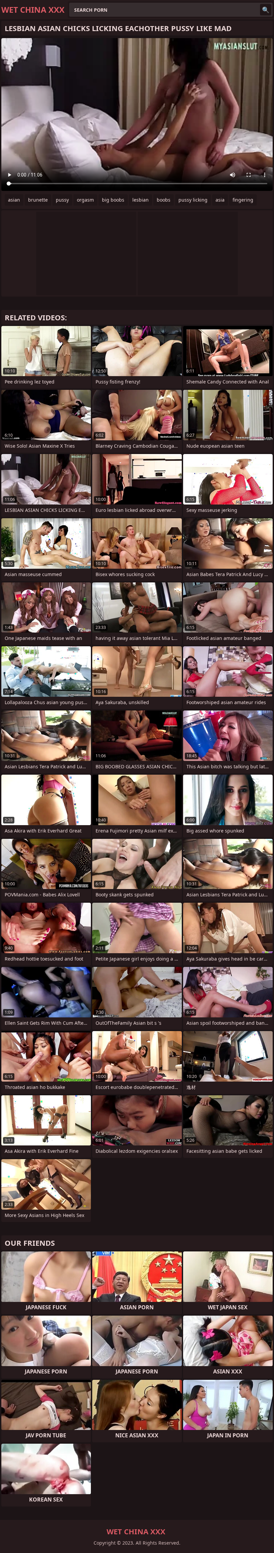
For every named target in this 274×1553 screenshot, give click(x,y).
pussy (62, 200)
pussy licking (193, 200)
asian (14, 200)
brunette (38, 200)
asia (220, 200)
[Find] (265, 9)
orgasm (85, 200)
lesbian (140, 200)
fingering (243, 200)
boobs (163, 200)
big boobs (113, 200)
